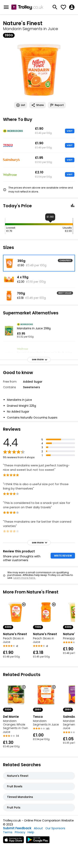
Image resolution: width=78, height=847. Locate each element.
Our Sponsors (55, 828)
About (38, 828)
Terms (7, 832)
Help (31, 832)
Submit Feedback (17, 828)
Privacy (20, 832)
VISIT (70, 130)
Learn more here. (24, 578)
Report (59, 105)
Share (40, 105)
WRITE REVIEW (63, 555)
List (23, 105)
